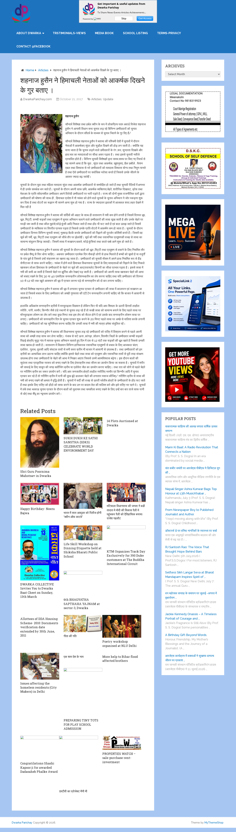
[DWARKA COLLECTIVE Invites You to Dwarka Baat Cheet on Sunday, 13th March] (39, 552)
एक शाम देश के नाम (74, 657)
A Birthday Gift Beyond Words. (186, 635)
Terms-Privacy (169, 33)
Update (108, 99)
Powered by (88, 19)
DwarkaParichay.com (37, 99)
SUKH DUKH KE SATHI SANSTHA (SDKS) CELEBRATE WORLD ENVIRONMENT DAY (81, 444)
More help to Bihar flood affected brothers (120, 659)
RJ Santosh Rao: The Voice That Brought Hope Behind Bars (187, 549)
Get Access (145, 18)
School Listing (135, 33)
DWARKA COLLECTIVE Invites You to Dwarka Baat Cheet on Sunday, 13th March (37, 590)
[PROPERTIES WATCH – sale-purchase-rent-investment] (121, 743)
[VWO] (97, 19)
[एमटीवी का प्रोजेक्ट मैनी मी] (78, 761)
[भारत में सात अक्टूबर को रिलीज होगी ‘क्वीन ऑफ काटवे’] (83, 496)
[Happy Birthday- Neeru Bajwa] (39, 494)
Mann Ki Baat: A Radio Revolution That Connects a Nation (191, 449)
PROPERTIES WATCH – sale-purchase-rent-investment (119, 758)
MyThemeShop (213, 822)
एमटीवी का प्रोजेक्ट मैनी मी (73, 791)
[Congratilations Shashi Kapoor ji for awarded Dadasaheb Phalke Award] (39, 747)
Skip (123, 18)
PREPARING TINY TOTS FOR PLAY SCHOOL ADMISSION (81, 724)
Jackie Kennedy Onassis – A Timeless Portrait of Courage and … (191, 616)
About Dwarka (28, 33)
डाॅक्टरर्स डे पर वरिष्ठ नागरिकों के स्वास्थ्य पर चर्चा (191, 530)
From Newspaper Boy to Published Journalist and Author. (189, 512)
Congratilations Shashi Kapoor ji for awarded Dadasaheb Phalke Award (39, 767)
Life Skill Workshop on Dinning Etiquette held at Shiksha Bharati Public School (82, 550)
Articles (43, 70)
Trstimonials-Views (69, 33)
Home (30, 70)
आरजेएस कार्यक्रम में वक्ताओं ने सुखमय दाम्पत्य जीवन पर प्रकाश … (189, 658)
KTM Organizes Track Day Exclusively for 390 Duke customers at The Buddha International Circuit (126, 557)
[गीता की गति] (83, 623)
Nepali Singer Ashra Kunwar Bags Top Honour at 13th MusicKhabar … (191, 491)
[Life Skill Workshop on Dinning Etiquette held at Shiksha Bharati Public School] (83, 532)
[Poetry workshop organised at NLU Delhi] (121, 626)
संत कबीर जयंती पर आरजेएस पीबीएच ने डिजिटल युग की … (192, 470)
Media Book (104, 33)
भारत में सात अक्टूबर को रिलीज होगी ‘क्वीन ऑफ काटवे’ (82, 515)
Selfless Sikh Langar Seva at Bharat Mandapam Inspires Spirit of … (189, 575)
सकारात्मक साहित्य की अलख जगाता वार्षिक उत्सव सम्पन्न (191, 429)
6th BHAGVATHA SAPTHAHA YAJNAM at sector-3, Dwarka (82, 604)
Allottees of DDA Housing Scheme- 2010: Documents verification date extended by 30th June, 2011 (39, 627)
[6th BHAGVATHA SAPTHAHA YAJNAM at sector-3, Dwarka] (83, 583)
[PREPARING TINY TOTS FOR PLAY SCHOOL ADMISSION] (83, 692)
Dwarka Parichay (22, 822)
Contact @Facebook (33, 46)
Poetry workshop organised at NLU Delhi (119, 643)
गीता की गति (70, 636)
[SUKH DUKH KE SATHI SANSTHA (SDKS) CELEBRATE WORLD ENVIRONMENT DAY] (83, 425)
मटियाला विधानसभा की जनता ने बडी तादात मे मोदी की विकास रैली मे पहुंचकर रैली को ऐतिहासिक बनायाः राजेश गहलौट (126, 512)
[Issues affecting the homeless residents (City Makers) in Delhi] (39, 666)
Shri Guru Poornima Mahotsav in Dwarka (35, 473)
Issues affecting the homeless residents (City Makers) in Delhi (38, 687)
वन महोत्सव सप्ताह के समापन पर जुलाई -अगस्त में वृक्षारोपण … (191, 595)
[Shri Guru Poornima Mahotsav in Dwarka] (39, 442)
